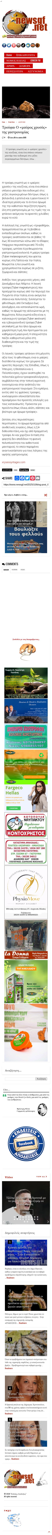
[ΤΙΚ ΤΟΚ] (23, 46)
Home (9, 55)
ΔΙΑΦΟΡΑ (24, 66)
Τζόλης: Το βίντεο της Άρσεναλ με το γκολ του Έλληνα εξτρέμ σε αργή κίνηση (26, 1200)
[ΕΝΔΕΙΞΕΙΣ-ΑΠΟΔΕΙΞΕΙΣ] (33, 46)
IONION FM (35, 60)
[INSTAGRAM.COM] (18, 46)
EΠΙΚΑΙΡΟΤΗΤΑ (25, 55)
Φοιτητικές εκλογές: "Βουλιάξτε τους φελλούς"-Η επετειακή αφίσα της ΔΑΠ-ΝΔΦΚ (25, 546)
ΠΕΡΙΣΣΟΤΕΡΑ (14, 71)
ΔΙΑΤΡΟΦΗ (21, 122)
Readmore (26, 1212)
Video (9, 1177)
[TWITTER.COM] (9, 46)
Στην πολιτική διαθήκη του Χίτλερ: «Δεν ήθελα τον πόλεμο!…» (24, 522)
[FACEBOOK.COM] (4, 46)
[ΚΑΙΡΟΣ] (28, 46)
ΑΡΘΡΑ (10, 66)
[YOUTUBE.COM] (14, 46)
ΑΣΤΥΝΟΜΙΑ (35, 71)
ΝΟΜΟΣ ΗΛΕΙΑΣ (16, 60)
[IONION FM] (37, 46)
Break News (11, 122)
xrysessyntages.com (13, 462)
